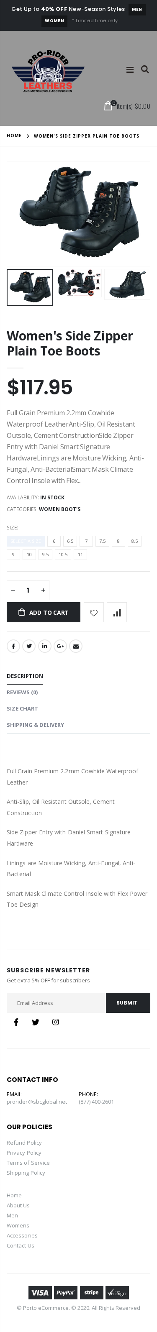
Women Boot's (59, 509)
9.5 (45, 554)
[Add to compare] (117, 612)
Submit (127, 1002)
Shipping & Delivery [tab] (35, 725)
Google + (60, 646)
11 (80, 554)
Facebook (13, 646)
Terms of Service (28, 1162)
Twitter (29, 646)
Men (137, 9)
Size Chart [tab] (22, 708)
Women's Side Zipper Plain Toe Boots (70, 343)
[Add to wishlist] (94, 612)
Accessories (22, 1235)
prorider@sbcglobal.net (37, 1101)
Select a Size (25, 541)
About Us (18, 1205)
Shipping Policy (26, 1172)
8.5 (134, 541)
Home (14, 135)
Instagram (55, 1022)
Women (54, 21)
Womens (18, 1225)
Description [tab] (25, 676)
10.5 (63, 554)
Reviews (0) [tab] (22, 692)
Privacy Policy (24, 1152)
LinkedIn (44, 646)
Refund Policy (24, 1142)
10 (29, 554)
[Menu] (130, 69)
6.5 (70, 541)
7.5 (102, 541)
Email (75, 646)
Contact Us (20, 1245)
